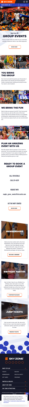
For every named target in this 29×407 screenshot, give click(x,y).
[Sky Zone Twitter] (13, 362)
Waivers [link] (17, 371)
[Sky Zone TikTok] (23, 362)
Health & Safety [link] (19, 374)
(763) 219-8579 (14, 181)
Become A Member (14, 254)
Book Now (14, 208)
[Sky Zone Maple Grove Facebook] (6, 362)
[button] (6, 5)
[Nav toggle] (27, 1)
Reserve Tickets (14, 332)
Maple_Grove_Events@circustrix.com (14, 194)
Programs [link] (17, 377)
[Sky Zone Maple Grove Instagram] (10, 362)
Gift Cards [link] (5, 377)
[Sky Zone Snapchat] (19, 362)
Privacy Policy (7, 401)
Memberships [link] (5, 374)
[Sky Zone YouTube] (16, 362)
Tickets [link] (4, 371)
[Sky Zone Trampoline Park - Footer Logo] (14, 358)
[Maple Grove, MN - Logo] (9, 1)
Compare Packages (14, 295)
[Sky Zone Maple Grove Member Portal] (24, 2)
